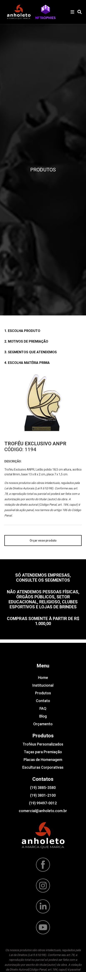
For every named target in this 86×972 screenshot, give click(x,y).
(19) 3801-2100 (43, 795)
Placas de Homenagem (43, 759)
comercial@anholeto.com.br (43, 811)
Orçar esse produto (43, 540)
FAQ (42, 708)
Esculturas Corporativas (42, 767)
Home (43, 677)
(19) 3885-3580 (43, 787)
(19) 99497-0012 (43, 803)
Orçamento (43, 724)
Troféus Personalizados (43, 744)
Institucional (42, 685)
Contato (43, 701)
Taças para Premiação (43, 752)
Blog (43, 716)
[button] (45, 12)
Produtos (43, 693)
